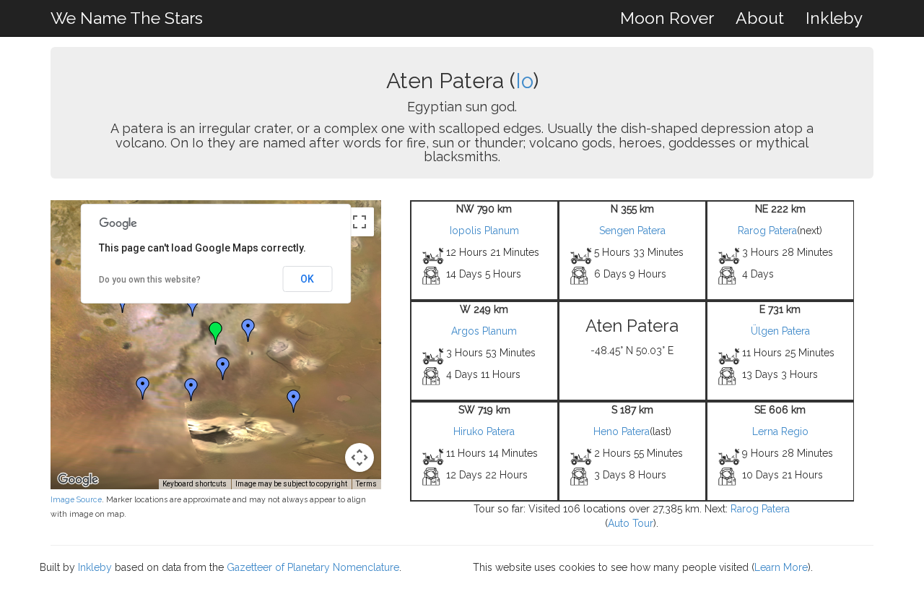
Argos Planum (484, 331)
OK (307, 279)
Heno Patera (621, 431)
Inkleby (834, 17)
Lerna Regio (780, 431)
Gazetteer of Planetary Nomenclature (313, 567)
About (760, 17)
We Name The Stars (127, 17)
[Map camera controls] (359, 457)
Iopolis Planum (484, 230)
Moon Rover (667, 17)
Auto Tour (630, 523)
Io (524, 80)
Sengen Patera (632, 230)
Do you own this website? (150, 280)
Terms (366, 484)
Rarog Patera (767, 230)
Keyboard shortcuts (194, 484)
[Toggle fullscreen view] (359, 221)
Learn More (781, 567)
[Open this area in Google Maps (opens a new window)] (78, 479)
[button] (192, 305)
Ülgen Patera (780, 331)
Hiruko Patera (484, 431)
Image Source (76, 499)
